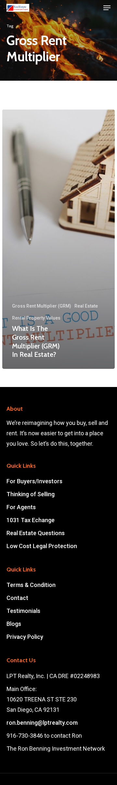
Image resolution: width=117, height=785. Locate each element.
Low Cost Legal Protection (41, 546)
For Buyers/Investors (34, 481)
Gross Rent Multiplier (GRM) (41, 306)
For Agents (21, 507)
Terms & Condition (31, 584)
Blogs (13, 623)
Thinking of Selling (30, 494)
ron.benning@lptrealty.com (42, 722)
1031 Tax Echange (30, 520)
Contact (17, 597)
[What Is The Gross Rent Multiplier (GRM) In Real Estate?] (58, 239)
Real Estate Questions (35, 533)
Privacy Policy (24, 636)
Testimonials (23, 610)
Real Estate (86, 306)
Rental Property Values (36, 318)
